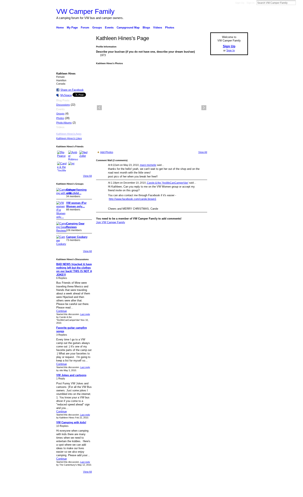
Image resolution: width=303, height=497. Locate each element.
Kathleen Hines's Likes (69, 138)
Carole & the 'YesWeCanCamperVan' (167, 182)
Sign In (250, 2)
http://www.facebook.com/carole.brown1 (132, 199)
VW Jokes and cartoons (71, 375)
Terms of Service (238, 492)
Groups (60, 113)
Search (299, 3)
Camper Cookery (76, 236)
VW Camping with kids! (71, 422)
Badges (201, 492)
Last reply (85, 314)
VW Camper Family (85, 11)
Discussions (63, 104)
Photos (60, 118)
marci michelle (148, 165)
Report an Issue (217, 492)
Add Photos (106, 152)
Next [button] (203, 107)
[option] (151, 107)
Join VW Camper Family (110, 222)
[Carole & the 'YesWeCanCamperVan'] (62, 167)
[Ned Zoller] (84, 156)
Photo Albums (64, 122)
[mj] (73, 167)
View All (87, 176)
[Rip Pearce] (62, 156)
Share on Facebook (72, 89)
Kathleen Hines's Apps (68, 133)
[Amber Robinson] (73, 156)
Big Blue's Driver (87, 492)
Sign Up (239, 2)
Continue (61, 311)
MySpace (66, 95)
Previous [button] (99, 107)
